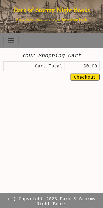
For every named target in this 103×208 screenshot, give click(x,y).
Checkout (85, 77)
